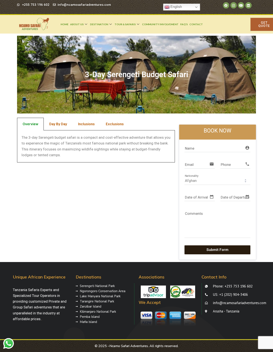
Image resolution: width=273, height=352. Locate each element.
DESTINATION (99, 24)
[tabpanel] (96, 146)
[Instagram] (233, 5)
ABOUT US (77, 24)
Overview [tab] (30, 124)
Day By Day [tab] (58, 124)
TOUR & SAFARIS (125, 24)
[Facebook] (226, 5)
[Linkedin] (248, 5)
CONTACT (196, 24)
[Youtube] (241, 5)
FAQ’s (184, 24)
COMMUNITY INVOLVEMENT (160, 24)
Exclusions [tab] (115, 124)
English (176, 7)
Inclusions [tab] (86, 124)
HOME (64, 24)
